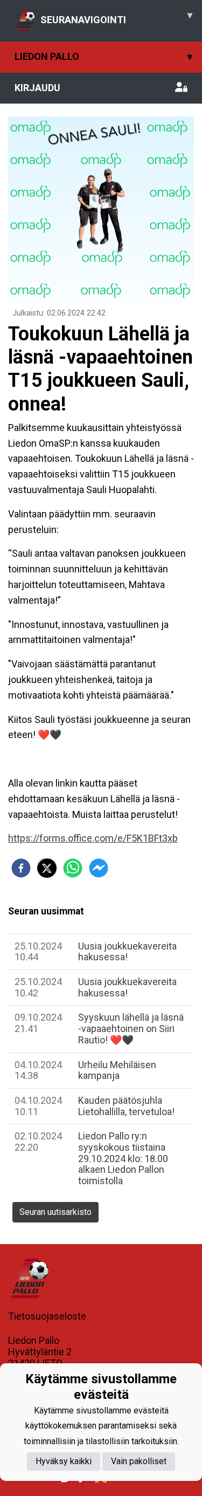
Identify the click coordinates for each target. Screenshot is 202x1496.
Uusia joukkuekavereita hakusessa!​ (127, 951)
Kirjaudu (37, 87)
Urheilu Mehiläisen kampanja (117, 1070)
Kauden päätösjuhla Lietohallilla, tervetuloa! (126, 1106)
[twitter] (47, 868)
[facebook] (21, 868)
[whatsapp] (72, 868)
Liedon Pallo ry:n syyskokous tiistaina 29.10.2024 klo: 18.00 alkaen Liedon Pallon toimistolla (123, 1158)
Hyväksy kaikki (64, 1461)
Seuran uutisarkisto (55, 1212)
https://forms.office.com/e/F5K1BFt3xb (93, 838)
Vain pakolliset (138, 1461)
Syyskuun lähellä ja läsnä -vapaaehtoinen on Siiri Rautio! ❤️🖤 (131, 1028)
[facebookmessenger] (98, 868)
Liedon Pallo (103, 56)
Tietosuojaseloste (47, 1316)
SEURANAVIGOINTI (116, 17)
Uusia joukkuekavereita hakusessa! (127, 987)
